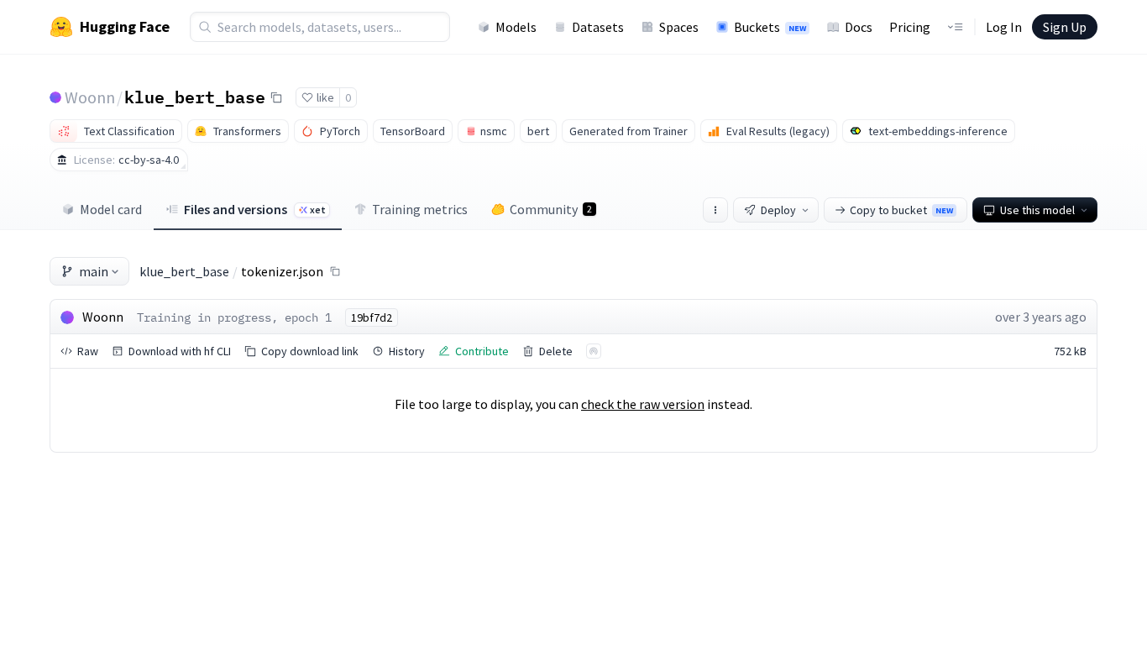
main (93, 271)
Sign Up (1065, 26)
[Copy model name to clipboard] (276, 97)
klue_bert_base (194, 96)
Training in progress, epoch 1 (234, 317)
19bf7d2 (371, 317)
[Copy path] (335, 271)
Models (516, 26)
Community (551, 209)
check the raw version (642, 404)
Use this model (1037, 210)
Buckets (770, 26)
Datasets (598, 26)
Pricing (909, 26)
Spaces (679, 26)
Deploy (778, 210)
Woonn (90, 97)
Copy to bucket (901, 210)
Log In (1004, 26)
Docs (858, 26)
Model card (111, 209)
